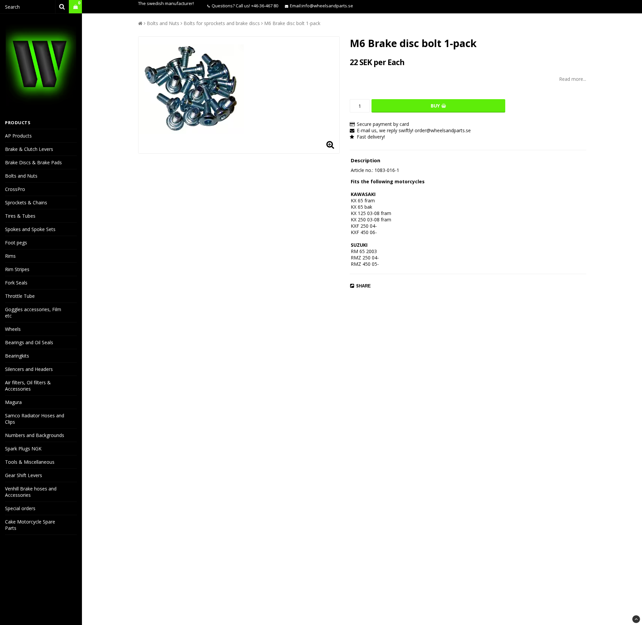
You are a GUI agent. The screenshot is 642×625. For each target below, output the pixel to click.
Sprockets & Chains (26, 202)
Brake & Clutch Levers (29, 149)
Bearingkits (17, 356)
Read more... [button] (572, 79)
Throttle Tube (20, 296)
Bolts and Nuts (21, 176)
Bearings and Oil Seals (29, 342)
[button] (75, 7)
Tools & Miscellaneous (30, 462)
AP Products (18, 136)
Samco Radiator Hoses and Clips (34, 418)
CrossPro (15, 189)
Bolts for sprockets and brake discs (222, 23)
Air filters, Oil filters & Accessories (28, 385)
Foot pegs (16, 242)
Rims (10, 256)
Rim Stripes (17, 269)
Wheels (13, 329)
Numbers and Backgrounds (34, 435)
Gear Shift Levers (23, 475)
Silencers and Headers (29, 369)
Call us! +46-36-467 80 (257, 6)
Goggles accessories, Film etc (33, 312)
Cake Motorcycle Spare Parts (30, 524)
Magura (13, 402)
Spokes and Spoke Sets (30, 229)
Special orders (20, 508)
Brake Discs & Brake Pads (33, 162)
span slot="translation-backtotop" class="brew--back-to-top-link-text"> (636, 619)
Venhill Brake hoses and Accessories (31, 491)
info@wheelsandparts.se (327, 6)
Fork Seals (16, 282)
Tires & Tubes (20, 216)
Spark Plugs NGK (23, 448)
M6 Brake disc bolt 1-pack (292, 23)
